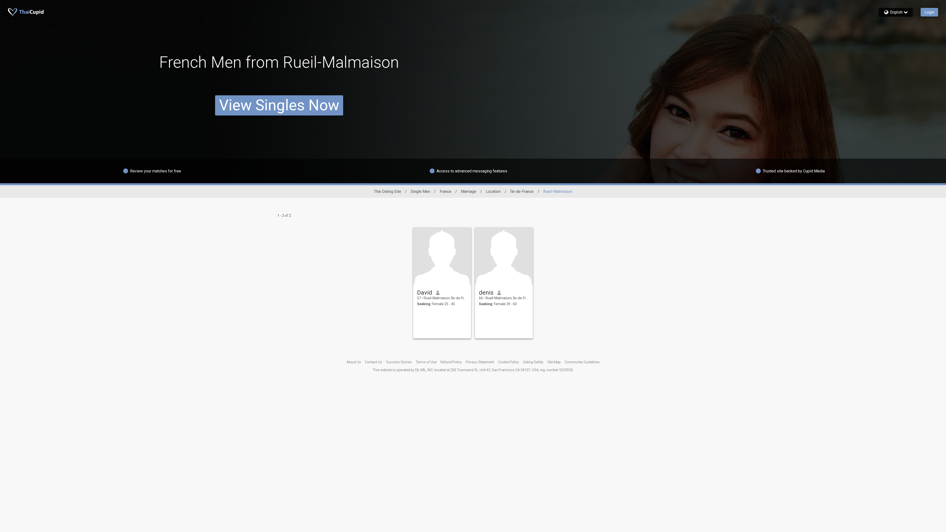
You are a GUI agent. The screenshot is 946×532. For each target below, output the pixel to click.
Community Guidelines (582, 362)
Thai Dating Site (387, 191)
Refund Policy (451, 362)
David (424, 292)
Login (929, 12)
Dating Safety (533, 362)
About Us (354, 362)
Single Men (420, 191)
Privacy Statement (480, 362)
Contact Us (373, 362)
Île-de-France (522, 191)
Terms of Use (426, 362)
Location (493, 191)
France (445, 191)
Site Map (554, 362)
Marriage (468, 191)
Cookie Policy (508, 362)
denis (486, 292)
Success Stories (399, 362)
